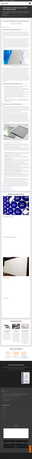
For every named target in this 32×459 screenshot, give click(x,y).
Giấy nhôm (3, 411)
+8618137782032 (26, 357)
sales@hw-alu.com (5, 0)
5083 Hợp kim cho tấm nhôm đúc (10, 189)
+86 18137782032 (11, 0)
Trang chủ (3, 15)
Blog (6, 15)
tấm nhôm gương (6, 38)
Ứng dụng (3, 419)
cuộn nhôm (4, 409)
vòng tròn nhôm (4, 407)
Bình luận (16, 427)
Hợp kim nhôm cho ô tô (8, 188)
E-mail (22, 439)
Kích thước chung (5, 417)
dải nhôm (3, 415)
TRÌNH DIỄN (8, 27)
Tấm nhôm (3, 413)
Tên (9, 439)
